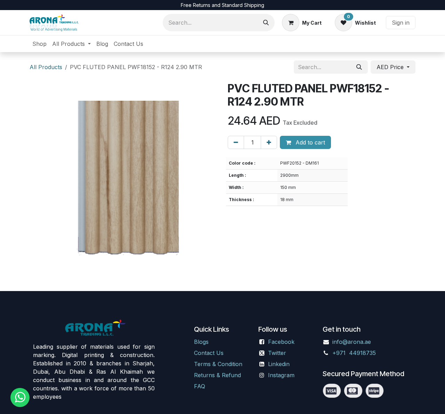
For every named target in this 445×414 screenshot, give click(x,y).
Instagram (281, 375)
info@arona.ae (351, 341)
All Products (46, 67)
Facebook (281, 341)
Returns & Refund (217, 375)
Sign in (401, 22)
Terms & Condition (218, 364)
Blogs (201, 341)
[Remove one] (236, 142)
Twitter (277, 352)
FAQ (199, 386)
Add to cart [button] (309, 142)
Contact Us (209, 352)
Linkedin (279, 364)
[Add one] (269, 142)
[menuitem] (39, 44)
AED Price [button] (391, 67)
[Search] (266, 22)
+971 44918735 (355, 352)
